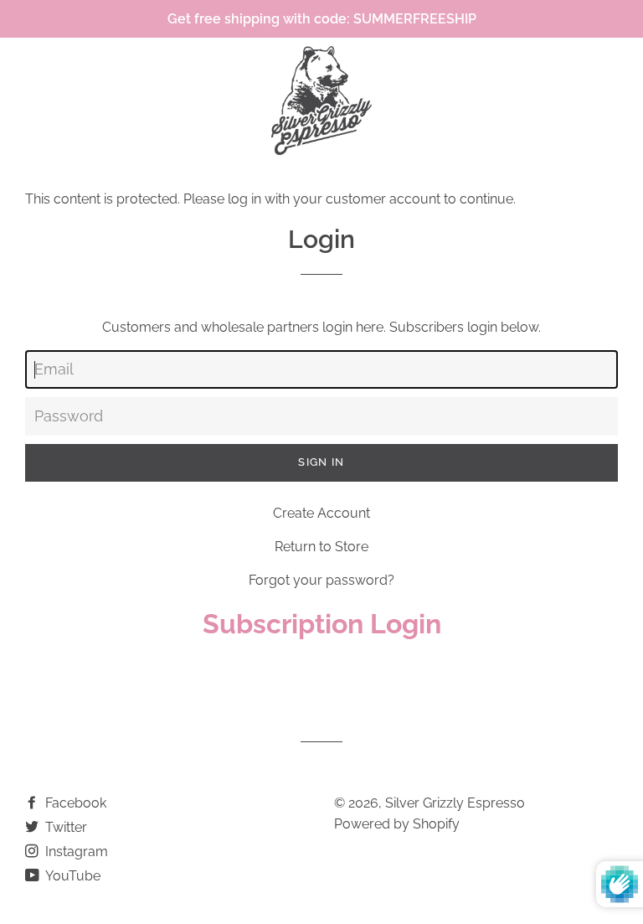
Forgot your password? (321, 580)
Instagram (75, 851)
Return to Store (321, 547)
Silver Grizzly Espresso (455, 803)
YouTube (71, 876)
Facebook (74, 803)
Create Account (321, 513)
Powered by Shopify (397, 824)
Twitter (64, 827)
